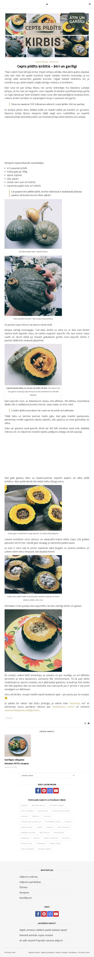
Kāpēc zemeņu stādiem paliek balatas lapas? (43, 929)
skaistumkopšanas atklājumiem (22, 710)
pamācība (25, 838)
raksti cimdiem (51, 838)
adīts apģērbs (27, 811)
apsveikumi (43, 811)
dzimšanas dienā (53, 822)
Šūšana (23, 887)
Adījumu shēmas (28, 876)
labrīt (40, 827)
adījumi (24, 805)
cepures (47, 816)
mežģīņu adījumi (28, 832)
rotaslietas (26, 843)
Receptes (54, 62)
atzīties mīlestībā (60, 811)
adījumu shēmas (57, 805)
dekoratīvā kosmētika (31, 822)
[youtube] (56, 790)
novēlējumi (59, 832)
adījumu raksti (39, 805)
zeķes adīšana (27, 849)
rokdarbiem (58, 706)
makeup (50, 827)
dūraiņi (68, 822)
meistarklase (64, 827)
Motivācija (45, 832)
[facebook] (38, 790)
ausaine (24, 816)
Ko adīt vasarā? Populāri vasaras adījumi (41, 940)
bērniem (35, 816)
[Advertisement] (47, 138)
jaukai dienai (27, 827)
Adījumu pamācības (30, 882)
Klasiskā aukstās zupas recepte (36, 935)
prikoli (37, 838)
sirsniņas (41, 843)
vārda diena (55, 843)
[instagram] (50, 790)
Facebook (74, 703)
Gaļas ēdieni (42, 62)
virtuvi (70, 706)
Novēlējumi (25, 897)
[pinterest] (44, 790)
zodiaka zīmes (44, 849)
